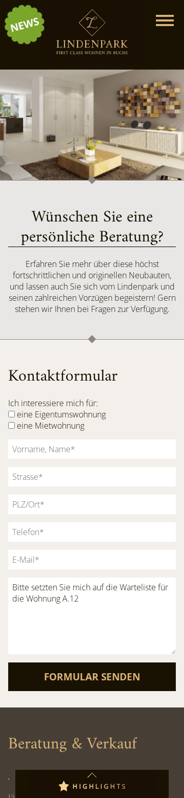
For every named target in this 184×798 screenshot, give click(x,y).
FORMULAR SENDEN (92, 676)
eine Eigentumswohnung (61, 414)
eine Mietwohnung (50, 425)
